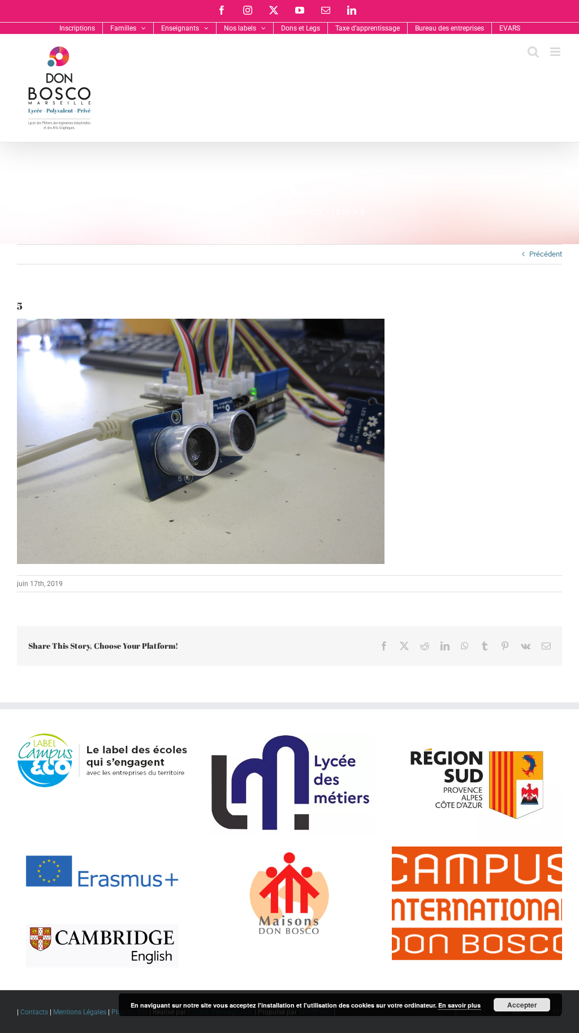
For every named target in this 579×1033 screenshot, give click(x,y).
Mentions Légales (79, 1012)
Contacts (34, 1012)
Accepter (522, 1005)
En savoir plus (459, 1005)
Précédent (545, 254)
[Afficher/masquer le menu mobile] (556, 52)
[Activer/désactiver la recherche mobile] (533, 52)
